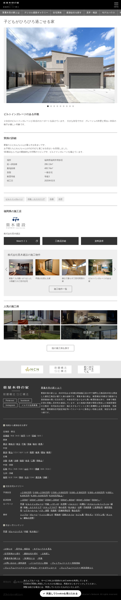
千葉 (24, 444)
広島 (5, 469)
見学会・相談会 (23, 549)
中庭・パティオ (52, 504)
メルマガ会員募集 (29, 405)
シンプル (24, 515)
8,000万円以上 (56, 496)
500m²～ (96, 500)
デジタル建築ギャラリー (36, 12)
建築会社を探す (74, 12)
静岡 (49, 452)
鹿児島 (39, 477)
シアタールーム (31, 510)
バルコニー (73, 504)
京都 (16, 461)
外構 (52, 199)
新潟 (5, 452)
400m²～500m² (83, 500)
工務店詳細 (60, 241)
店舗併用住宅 (64, 510)
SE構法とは (29, 558)
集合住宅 (76, 510)
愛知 (43, 452)
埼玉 (18, 444)
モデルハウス (108, 12)
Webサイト (22, 241)
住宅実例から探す (12, 553)
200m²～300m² (52, 500)
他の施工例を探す (60, 348)
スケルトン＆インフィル (98, 504)
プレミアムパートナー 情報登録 (66, 563)
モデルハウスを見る (43, 549)
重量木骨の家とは (11, 12)
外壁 (60, 199)
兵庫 (11, 461)
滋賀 (22, 461)
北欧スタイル (68, 515)
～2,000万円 (26, 492)
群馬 (40, 444)
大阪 (5, 461)
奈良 (27, 461)
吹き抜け (89, 332)
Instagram (10, 405)
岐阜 (38, 452)
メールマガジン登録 (39, 563)
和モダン (89, 515)
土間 (80, 507)
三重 (33, 461)
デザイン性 (100, 515)
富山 (11, 452)
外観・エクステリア (36, 199)
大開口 (83, 504)
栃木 (35, 444)
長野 (32, 452)
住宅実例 (57, 12)
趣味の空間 (29, 518)
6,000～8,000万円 (39, 496)
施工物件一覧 (60, 289)
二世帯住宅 (98, 507)
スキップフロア (50, 507)
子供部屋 (87, 507)
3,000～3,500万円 (78, 492)
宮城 (34, 436)
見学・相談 (91, 12)
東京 (5, 444)
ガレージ (34, 515)
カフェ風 (80, 515)
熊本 (21, 477)
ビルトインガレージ (14, 199)
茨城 (29, 444)
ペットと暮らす (46, 515)
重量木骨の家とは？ (51, 387)
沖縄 (45, 477)
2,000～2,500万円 (41, 492)
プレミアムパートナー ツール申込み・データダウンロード (30, 568)
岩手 (23, 436)
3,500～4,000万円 (96, 492)
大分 (27, 477)
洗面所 (54, 510)
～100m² (24, 500)
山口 (26, 469)
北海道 (6, 436)
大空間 (64, 504)
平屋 (32, 317)
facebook (25, 400)
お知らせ (8, 549)
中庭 (32, 332)
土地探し (46, 553)
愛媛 (37, 469)
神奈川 (12, 444)
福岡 (5, 477)
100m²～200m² (37, 500)
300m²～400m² (68, 500)
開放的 (58, 515)
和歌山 (40, 461)
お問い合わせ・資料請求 (15, 563)
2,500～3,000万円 (59, 492)
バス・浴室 (44, 510)
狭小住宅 (63, 507)
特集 (40, 558)
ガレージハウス (89, 317)
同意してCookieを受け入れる (62, 593)
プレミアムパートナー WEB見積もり (76, 568)
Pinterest (10, 400)
